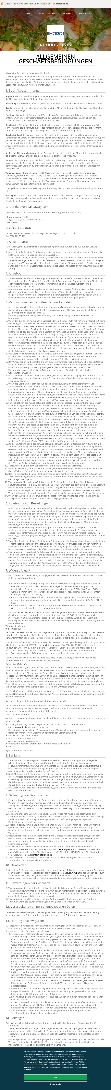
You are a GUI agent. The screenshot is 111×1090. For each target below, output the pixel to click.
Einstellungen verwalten (33, 1064)
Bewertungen (47, 13)
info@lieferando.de (22, 227)
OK (55, 1077)
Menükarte (29, 13)
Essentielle (55, 1084)
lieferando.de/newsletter (70, 872)
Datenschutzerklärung (76, 915)
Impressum (85, 13)
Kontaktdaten (66, 13)
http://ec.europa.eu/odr (64, 849)
